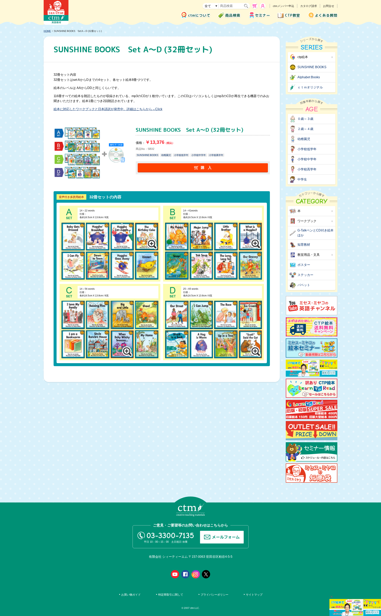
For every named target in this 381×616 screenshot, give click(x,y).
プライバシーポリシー (214, 594)
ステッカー (305, 275)
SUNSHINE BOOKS (147, 155)
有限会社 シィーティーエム (56, 12)
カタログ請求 (308, 6)
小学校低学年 (181, 155)
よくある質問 (326, 15)
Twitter (206, 574)
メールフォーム (226, 537)
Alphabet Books (308, 77)
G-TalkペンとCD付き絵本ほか (315, 233)
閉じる (331, 597)
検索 (247, 6)
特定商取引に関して (170, 594)
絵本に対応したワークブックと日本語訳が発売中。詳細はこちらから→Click (108, 109)
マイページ (263, 6)
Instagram (195, 574)
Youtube (175, 574)
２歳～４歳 (305, 129)
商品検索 (232, 15)
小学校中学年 (198, 155)
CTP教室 (292, 15)
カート (255, 6)
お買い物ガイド (131, 594)
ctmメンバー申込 (283, 6)
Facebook (185, 574)
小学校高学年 (216, 155)
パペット (303, 285)
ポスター (303, 264)
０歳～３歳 (305, 118)
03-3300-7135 (170, 535)
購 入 (206, 168)
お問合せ (328, 6)
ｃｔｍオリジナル (310, 87)
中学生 (302, 179)
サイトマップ (254, 594)
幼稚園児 (166, 155)
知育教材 (303, 244)
